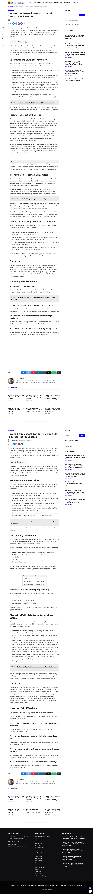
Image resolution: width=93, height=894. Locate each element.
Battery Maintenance (39, 847)
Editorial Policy (42, 885)
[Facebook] (3, 31)
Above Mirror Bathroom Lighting (42, 836)
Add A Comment (34, 420)
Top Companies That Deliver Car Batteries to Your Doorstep (16, 409)
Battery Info (67, 2)
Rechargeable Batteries (40, 867)
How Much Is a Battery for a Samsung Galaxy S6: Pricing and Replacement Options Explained (73, 63)
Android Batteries (69, 40)
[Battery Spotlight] (16, 2)
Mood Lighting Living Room (41, 862)
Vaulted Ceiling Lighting (40, 876)
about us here (16, 841)
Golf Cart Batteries (39, 854)
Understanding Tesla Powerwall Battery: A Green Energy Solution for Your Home (34, 410)
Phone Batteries (37, 2)
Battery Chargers (38, 843)
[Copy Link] (3, 48)
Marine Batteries (38, 860)
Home (29, 2)
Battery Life (37, 845)
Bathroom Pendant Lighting (41, 841)
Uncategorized (38, 873)
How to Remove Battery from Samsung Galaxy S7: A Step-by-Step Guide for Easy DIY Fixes (74, 71)
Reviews (36, 869)
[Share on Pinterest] (19, 23)
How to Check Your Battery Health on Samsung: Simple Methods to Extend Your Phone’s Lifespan (75, 54)
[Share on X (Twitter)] (16, 23)
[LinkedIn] (3, 38)
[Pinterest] (3, 42)
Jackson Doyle (15, 19)
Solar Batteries (38, 871)
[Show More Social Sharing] (24, 23)
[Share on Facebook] (13, 23)
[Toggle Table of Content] (25, 41)
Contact (23, 885)
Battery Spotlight (48, 889)
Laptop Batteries (47, 2)
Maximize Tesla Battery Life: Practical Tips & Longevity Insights (34, 396)
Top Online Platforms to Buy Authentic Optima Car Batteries (16, 396)
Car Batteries (57, 2)
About (18, 885)
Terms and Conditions (62, 885)
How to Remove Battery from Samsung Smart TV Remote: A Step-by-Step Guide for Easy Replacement (74, 45)
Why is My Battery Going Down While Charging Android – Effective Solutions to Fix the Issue (75, 80)
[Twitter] (3, 35)
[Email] (3, 45)
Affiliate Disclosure (76, 885)
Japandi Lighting (38, 856)
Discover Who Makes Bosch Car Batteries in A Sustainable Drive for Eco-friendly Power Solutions (52, 397)
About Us (75, 2)
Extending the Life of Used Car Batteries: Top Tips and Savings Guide (52, 409)
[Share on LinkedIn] (21, 23)
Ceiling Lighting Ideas (40, 852)
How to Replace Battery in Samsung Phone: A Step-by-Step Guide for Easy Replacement (75, 36)
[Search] (84, 2)
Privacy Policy (32, 885)
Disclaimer (51, 885)
